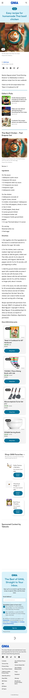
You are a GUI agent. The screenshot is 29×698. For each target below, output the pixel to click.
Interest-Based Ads (19, 665)
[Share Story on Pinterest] (10, 68)
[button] (2, 3)
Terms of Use (6, 620)
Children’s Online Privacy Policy (6, 672)
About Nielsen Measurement (18, 668)
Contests (4, 661)
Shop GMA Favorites (14, 454)
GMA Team (6, 62)
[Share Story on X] (7, 68)
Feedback (17, 674)
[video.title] (14, 37)
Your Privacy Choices (7, 669)
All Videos (4, 686)
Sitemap (17, 678)
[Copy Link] (17, 68)
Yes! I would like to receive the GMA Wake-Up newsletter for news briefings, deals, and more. (15, 613)
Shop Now (18, 474)
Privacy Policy (13, 622)
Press (16, 671)
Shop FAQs (4, 678)
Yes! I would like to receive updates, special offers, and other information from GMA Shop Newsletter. (15, 608)
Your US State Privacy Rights (20, 661)
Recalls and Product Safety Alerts (18, 682)
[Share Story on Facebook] (3, 68)
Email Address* (7, 596)
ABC (3, 683)
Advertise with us (6, 675)
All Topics (4, 689)
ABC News (4, 681)
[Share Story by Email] (14, 68)
